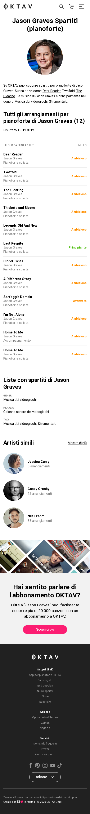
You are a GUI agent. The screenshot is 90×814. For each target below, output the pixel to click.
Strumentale (58, 101)
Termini (7, 797)
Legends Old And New (20, 225)
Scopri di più (45, 629)
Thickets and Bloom (19, 208)
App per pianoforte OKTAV (45, 674)
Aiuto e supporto (45, 754)
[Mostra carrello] (71, 7)
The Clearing (13, 190)
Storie (45, 696)
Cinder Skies (13, 261)
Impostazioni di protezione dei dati (46, 797)
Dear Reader (51, 91)
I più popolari (45, 685)
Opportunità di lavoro (45, 717)
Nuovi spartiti (45, 691)
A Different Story (17, 279)
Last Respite (13, 243)
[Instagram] (45, 767)
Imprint (73, 797)
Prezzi (45, 749)
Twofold (10, 172)
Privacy (18, 797)
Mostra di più (77, 443)
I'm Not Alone (13, 315)
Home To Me (13, 332)
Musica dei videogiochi (31, 101)
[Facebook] (30, 767)
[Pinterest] (37, 767)
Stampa (45, 722)
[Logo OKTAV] (17, 6)
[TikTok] (59, 767)
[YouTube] (52, 767)
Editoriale (45, 701)
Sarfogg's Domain (17, 297)
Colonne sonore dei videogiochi (26, 412)
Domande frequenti (45, 743)
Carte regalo (45, 680)
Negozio (45, 727)
